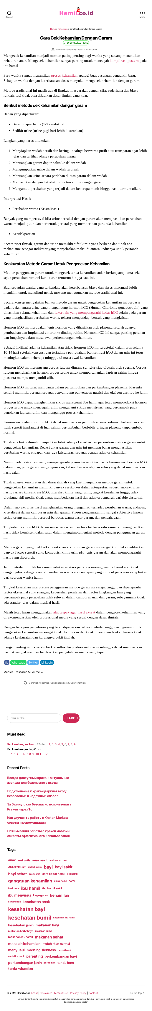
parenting (34, 956)
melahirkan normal (56, 944)
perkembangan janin (25, 963)
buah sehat (34, 874)
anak (12, 860)
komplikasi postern (124, 60)
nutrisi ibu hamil (16, 956)
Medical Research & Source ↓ (23, 672)
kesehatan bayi (26, 909)
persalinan (49, 962)
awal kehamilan (35, 867)
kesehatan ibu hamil (64, 917)
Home (53, 29)
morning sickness (41, 950)
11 (41, 754)
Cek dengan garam (59, 683)
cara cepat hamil (53, 874)
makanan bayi (47, 925)
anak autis (24, 860)
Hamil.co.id (23, 993)
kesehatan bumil (29, 917)
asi (65, 860)
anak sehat (55, 860)
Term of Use (61, 993)
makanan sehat (49, 937)
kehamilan (59, 895)
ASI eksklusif (17, 867)
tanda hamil (66, 963)
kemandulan (14, 901)
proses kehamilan (64, 75)
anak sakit (39, 860)
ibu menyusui (19, 895)
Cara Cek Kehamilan (39, 683)
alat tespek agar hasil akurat (74, 612)
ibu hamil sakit (52, 888)
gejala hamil (60, 880)
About (34, 993)
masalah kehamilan (24, 943)
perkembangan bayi (61, 956)
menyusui (16, 950)
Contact (93, 993)
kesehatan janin (21, 925)
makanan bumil (43, 931)
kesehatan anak (36, 902)
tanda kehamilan (20, 968)
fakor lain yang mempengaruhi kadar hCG (86, 312)
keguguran (40, 895)
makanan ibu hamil (20, 937)
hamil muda (13, 888)
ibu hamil (30, 888)
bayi (48, 867)
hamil (72, 880)
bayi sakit (63, 866)
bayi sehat (17, 874)
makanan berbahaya (20, 931)
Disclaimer (46, 993)
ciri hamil (72, 873)
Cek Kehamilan (77, 683)
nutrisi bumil (64, 950)
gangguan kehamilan (30, 881)
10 (37, 754)
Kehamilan (62, 29)
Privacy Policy (78, 993)
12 (46, 754)
